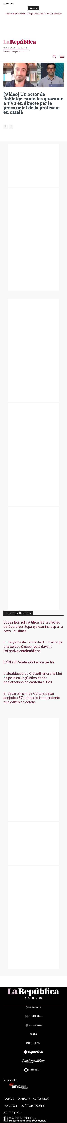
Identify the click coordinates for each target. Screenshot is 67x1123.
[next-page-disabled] (11, 127)
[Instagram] (29, 998)
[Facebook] (25, 998)
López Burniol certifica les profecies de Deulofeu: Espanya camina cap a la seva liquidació (33, 627)
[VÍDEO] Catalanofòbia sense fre (28, 662)
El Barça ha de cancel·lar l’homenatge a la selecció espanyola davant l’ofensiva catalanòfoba (32, 647)
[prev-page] (5, 127)
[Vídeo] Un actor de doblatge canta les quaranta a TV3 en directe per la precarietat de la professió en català (33, 103)
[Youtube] (40, 998)
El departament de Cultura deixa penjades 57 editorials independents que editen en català (31, 698)
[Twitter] (36, 998)
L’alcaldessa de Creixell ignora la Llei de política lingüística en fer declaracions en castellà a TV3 (32, 678)
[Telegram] (33, 998)
